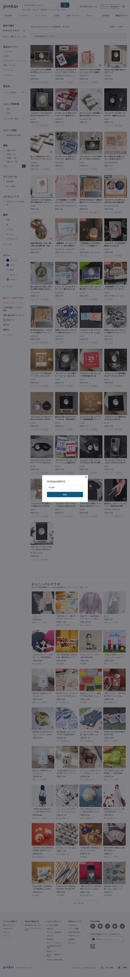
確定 (65, 494)
